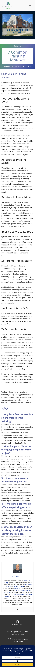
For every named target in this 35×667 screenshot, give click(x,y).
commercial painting (20, 590)
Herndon (24, 594)
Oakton (29, 594)
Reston (7, 596)
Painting (17, 46)
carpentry (17, 588)
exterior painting (19, 586)
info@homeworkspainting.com (17, 639)
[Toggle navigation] (30, 5)
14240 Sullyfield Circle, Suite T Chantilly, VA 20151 (17, 633)
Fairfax (19, 594)
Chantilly (13, 594)
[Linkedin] (17, 609)
